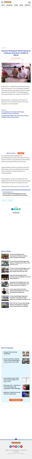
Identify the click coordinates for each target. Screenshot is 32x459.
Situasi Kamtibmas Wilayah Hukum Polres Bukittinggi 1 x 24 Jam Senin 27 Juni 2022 (12, 360)
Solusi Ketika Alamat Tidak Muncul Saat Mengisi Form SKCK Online (11, 379)
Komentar (16, 212)
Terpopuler (9, 5)
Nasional (10, 200)
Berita (21, 5)
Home (3, 5)
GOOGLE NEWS (24, 186)
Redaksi (7, 450)
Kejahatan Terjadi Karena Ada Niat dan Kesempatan (12, 393)
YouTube (22, 448)
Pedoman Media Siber (15, 450)
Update (21, 153)
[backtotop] (16, 439)
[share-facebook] (12, 209)
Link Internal (16, 451)
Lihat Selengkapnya (15, 400)
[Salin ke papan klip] (20, 209)
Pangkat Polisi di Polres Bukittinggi (10, 352)
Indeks (16, 5)
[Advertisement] (16, 10)
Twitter (19, 448)
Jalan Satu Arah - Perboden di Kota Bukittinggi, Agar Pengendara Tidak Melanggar (12, 387)
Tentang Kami (23, 450)
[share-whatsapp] (17, 209)
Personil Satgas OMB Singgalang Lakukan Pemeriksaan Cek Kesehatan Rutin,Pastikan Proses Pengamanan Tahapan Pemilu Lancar (15, 194)
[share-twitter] (15, 209)
